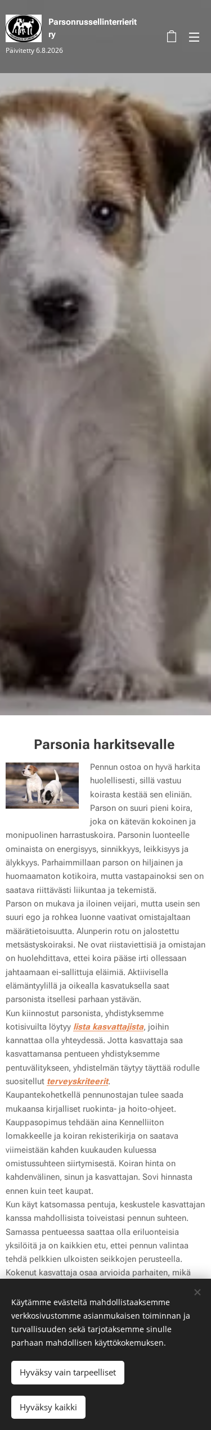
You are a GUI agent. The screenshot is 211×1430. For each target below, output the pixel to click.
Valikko (194, 36)
